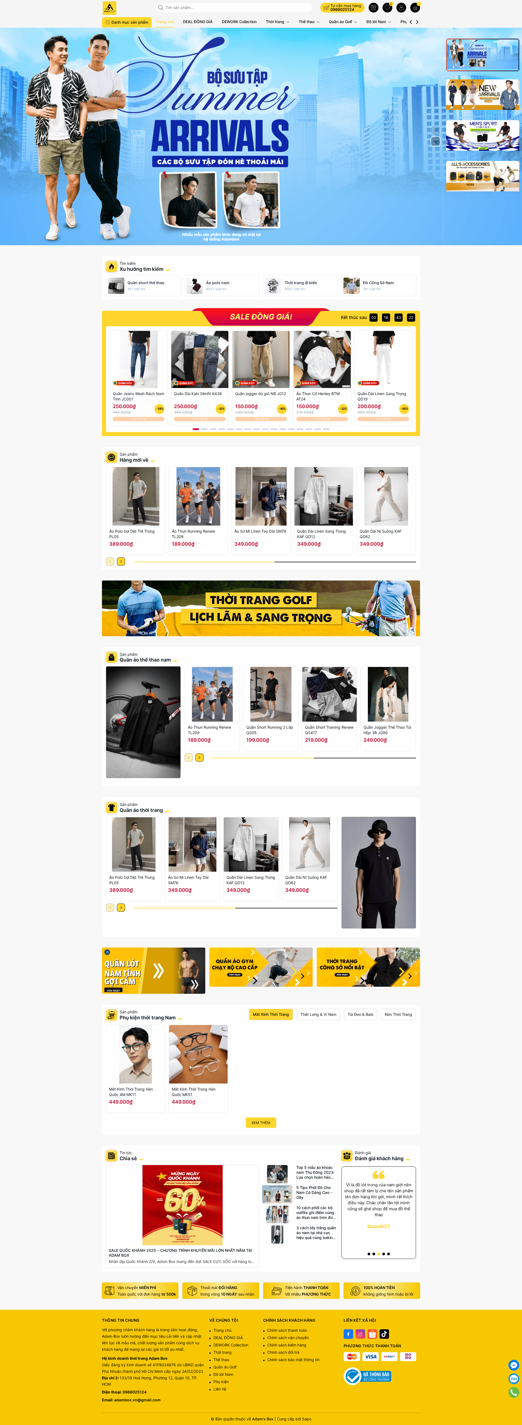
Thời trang (275, 21)
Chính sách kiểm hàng (286, 1345)
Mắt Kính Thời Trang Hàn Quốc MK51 (194, 1092)
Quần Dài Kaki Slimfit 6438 (198, 393)
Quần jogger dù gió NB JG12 (260, 393)
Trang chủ (165, 21)
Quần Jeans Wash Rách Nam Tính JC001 (138, 396)
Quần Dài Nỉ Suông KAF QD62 (381, 534)
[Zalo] (513, 1378)
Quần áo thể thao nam (146, 660)
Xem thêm (261, 1122)
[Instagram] (360, 1334)
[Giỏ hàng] (415, 8)
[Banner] (261, 608)
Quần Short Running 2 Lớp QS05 (269, 730)
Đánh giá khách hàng (379, 1158)
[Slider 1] (261, 136)
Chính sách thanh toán (287, 1330)
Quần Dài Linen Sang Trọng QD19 (382, 396)
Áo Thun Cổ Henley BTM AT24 (318, 396)
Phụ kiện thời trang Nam (148, 1017)
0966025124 (342, 9)
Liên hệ (219, 1389)
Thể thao (307, 21)
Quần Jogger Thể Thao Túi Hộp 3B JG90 (387, 730)
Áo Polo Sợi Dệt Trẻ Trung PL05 (132, 534)
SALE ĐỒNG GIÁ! (261, 316)
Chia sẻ (128, 1158)
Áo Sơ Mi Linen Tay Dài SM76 (260, 531)
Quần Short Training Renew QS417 (329, 730)
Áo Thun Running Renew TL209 (193, 534)
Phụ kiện (221, 1381)
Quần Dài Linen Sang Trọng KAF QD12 (321, 534)
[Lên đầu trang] (513, 1406)
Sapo (306, 1419)
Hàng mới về (134, 460)
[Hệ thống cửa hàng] (373, 8)
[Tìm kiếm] (161, 8)
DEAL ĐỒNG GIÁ (198, 21)
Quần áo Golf (341, 21)
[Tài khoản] (401, 8)
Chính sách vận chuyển (288, 1337)
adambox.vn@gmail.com (137, 1400)
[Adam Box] (127, 8)
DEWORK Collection (239, 21)
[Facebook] (348, 1334)
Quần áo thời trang (141, 810)
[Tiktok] (384, 1334)
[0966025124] (514, 1392)
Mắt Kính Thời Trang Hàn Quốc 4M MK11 (131, 1092)
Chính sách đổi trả (283, 1352)
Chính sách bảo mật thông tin (293, 1359)
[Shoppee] (372, 1334)
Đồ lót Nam (376, 21)
